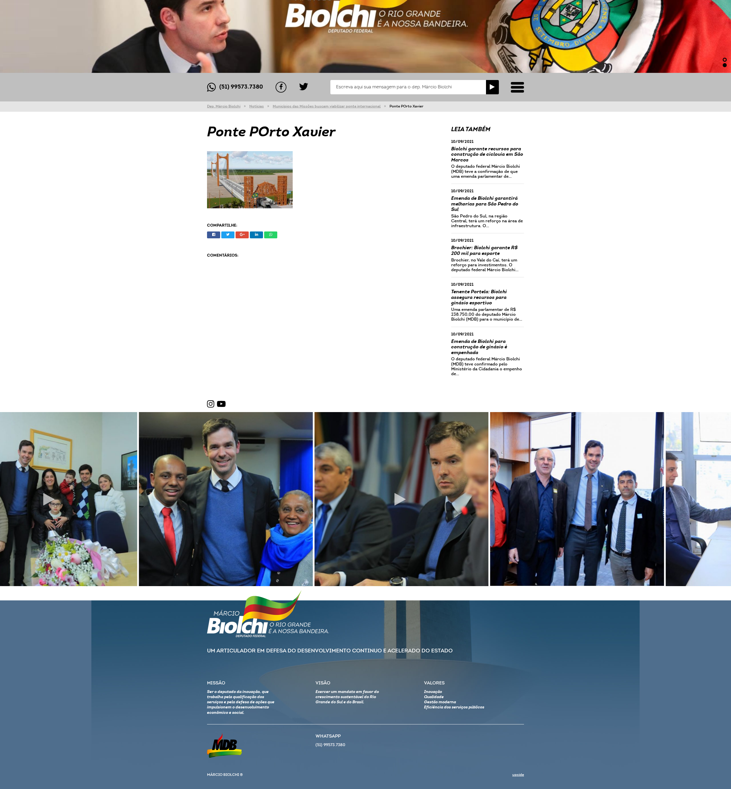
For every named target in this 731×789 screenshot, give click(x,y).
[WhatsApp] (270, 234)
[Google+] (242, 234)
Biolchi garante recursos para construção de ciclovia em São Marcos (487, 155)
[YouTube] (221, 404)
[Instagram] (210, 404)
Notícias (256, 106)
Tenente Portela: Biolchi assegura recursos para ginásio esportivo (479, 297)
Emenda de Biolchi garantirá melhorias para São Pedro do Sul (484, 204)
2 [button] (725, 65)
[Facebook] (281, 87)
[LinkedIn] (256, 234)
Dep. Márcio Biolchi (223, 106)
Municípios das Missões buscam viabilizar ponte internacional (327, 106)
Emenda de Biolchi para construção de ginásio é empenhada (479, 347)
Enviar (492, 87)
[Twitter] (303, 87)
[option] (365, 36)
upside (518, 775)
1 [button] (725, 60)
